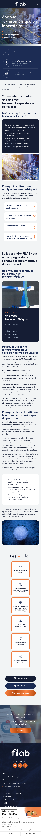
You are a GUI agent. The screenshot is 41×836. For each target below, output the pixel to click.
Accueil (4, 84)
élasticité (9, 144)
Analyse (26, 84)
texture (19, 141)
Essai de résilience (13, 338)
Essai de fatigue (12, 324)
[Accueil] (20, 4)
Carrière (7, 796)
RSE (5, 803)
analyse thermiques (17, 375)
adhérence (10, 146)
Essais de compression (15, 328)
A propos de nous (11, 793)
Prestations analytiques (15, 84)
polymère (30, 127)
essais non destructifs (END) (15, 359)
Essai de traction (12, 331)
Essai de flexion (12, 334)
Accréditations (10, 800)
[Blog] (15, 765)
